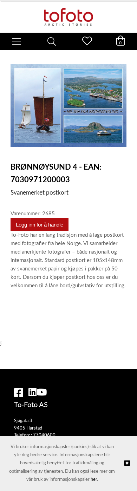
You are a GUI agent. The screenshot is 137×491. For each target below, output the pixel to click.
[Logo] (68, 13)
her (94, 479)
